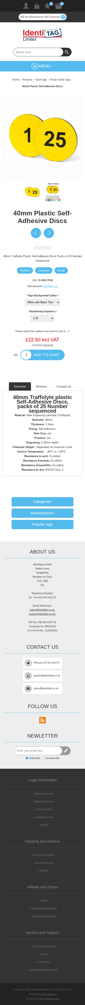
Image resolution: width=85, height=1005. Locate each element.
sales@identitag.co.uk (42, 609)
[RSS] (42, 720)
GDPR (43, 825)
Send (66, 751)
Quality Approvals (44, 793)
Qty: (16, 354)
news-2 (44, 954)
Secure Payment (44, 862)
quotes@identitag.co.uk (42, 614)
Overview (20, 386)
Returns (43, 870)
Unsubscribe (52, 758)
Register (26, 5)
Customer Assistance (44, 946)
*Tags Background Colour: (42, 295)
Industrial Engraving (44, 916)
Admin (43, 900)
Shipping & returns (43, 801)
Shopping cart (58, 5)
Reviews (41, 386)
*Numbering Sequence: (43, 311)
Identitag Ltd (50, 286)
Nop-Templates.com (49, 998)
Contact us (44, 962)
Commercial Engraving (44, 908)
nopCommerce (48, 994)
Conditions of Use (44, 817)
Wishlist (47, 5)
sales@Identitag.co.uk (46, 688)
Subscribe (34, 758)
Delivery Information (44, 855)
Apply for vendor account (44, 969)
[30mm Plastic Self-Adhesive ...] (36, 233)
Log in (36, 5)
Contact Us (64, 386)
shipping (48, 345)
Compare (43, 270)
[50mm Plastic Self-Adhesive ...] (49, 233)
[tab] (20, 386)
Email (61, 270)
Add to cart (46, 355)
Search (67, 52)
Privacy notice (44, 809)
